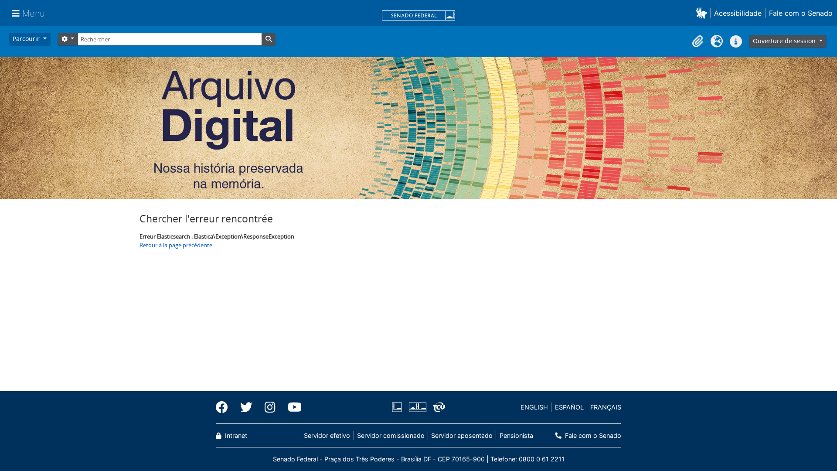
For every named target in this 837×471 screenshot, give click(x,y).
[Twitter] (246, 407)
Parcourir (27, 38)
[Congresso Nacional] (417, 407)
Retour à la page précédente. (177, 245)
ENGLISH (534, 407)
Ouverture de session (785, 41)
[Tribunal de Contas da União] (437, 407)
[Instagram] (270, 407)
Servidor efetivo (327, 435)
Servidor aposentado (462, 435)
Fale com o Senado (801, 13)
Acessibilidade (738, 13)
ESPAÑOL (569, 407)
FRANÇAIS (605, 407)
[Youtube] (292, 407)
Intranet (235, 435)
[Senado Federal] (418, 16)
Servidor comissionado (391, 435)
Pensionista (516, 435)
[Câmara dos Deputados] (398, 407)
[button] (703, 13)
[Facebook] (225, 407)
